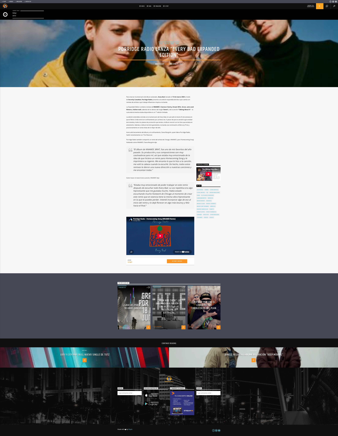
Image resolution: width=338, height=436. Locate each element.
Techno (199, 217)
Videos (11, 2)
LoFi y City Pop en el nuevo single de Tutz (85, 355)
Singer (199, 214)
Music (161, 43)
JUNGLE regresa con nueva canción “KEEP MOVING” (254, 355)
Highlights (157, 287)
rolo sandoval (157, 326)
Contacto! (28, 2)
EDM (198, 195)
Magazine (19, 2)
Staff (4, 2)
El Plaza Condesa (207, 195)
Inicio (143, 6)
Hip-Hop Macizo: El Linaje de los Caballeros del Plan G (204, 306)
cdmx (206, 189)
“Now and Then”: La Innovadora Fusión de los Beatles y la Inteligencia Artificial (169, 306)
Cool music (201, 192)
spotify (206, 214)
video (206, 217)
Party (212, 209)
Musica (166, 43)
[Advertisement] (209, 126)
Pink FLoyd (201, 212)
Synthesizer (214, 214)
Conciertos (122, 287)
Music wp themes (203, 206)
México (212, 206)
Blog (150, 6)
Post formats (211, 212)
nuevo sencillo (202, 209)
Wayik (130, 429)
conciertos (214, 189)
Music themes (211, 203)
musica (208, 201)
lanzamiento (201, 198)
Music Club (201, 203)
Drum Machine (215, 192)
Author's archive (177, 261)
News (172, 43)
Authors (200, 189)
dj (207, 192)
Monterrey (201, 201)
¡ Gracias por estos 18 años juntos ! (134, 306)
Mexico (210, 198)
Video (177, 43)
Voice (211, 217)
